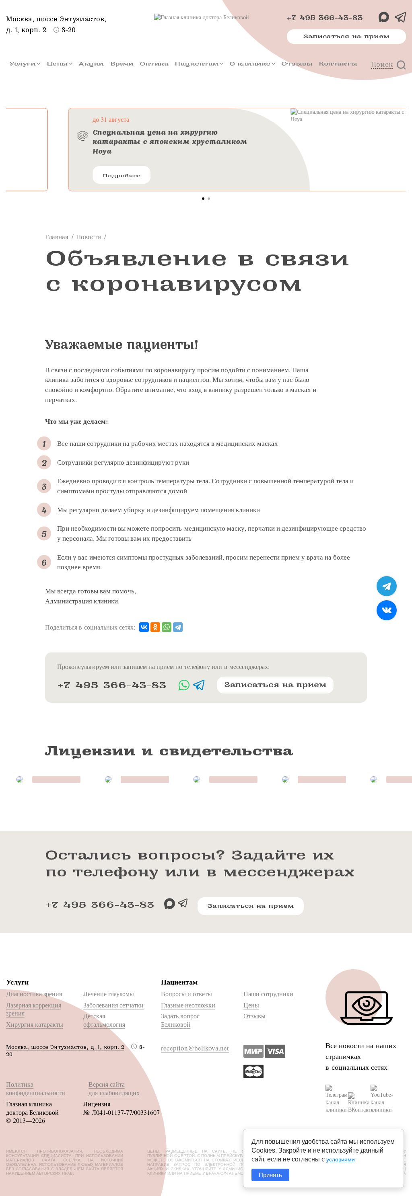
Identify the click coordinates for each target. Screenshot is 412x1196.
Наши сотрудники (268, 993)
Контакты (338, 63)
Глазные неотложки (188, 1005)
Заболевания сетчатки (113, 1005)
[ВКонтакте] (144, 627)
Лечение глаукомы (108, 993)
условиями (340, 1159)
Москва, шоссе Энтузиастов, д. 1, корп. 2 (65, 1047)
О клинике (249, 63)
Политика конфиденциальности (35, 1088)
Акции (91, 63)
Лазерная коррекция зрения (33, 1009)
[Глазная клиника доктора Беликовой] (206, 17)
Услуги (22, 63)
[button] (203, 198)
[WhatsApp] (166, 627)
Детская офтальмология (104, 1019)
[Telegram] (178, 627)
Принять (270, 1174)
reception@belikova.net (195, 1047)
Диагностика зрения (34, 993)
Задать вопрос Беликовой (180, 1019)
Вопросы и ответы (186, 993)
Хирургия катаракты (34, 1024)
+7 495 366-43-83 (325, 18)
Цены (57, 63)
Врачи (122, 63)
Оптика (154, 63)
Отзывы (296, 63)
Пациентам (196, 63)
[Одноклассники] (155, 627)
